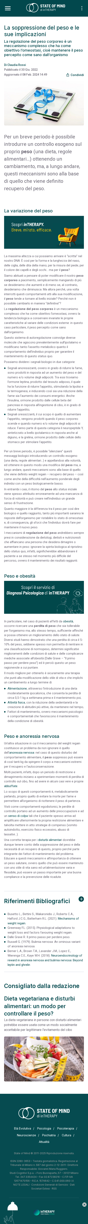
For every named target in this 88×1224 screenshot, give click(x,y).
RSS (54, 1188)
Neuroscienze (26, 1135)
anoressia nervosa (21, 752)
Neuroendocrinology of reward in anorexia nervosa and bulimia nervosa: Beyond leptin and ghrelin (45, 960)
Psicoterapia (65, 1128)
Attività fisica (16, 702)
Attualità (44, 1141)
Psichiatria (49, 1135)
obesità (68, 621)
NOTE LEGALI (21, 1184)
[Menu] (7, 8)
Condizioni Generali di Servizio (49, 1184)
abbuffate (10, 786)
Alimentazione (17, 688)
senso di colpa (18, 816)
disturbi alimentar (49, 840)
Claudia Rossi (16, 65)
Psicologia (44, 1128)
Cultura (66, 1135)
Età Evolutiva (22, 1128)
